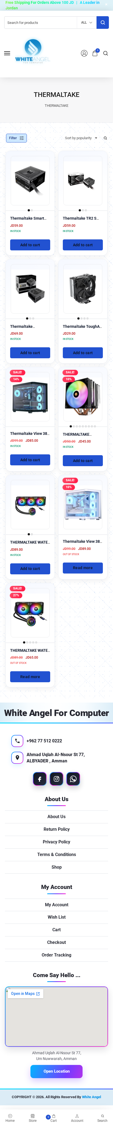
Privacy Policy (56, 841)
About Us (56, 816)
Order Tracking (56, 955)
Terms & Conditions (56, 854)
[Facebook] (40, 779)
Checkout (56, 942)
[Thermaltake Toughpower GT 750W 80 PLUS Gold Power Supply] (30, 289)
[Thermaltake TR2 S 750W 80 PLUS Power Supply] (82, 180)
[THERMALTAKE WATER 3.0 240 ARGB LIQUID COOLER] (30, 612)
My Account (56, 904)
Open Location (57, 1071)
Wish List (57, 917)
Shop (57, 867)
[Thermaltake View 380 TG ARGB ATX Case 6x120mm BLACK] (30, 396)
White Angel (91, 1097)
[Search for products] (103, 22)
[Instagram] (56, 779)
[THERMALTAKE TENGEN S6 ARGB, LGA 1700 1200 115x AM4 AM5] (82, 396)
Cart (56, 929)
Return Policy (57, 829)
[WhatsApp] (73, 779)
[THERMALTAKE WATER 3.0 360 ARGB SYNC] (30, 504)
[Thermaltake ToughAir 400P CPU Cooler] (82, 289)
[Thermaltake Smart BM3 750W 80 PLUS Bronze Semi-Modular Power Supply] (30, 180)
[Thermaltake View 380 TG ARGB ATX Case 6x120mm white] (82, 504)
